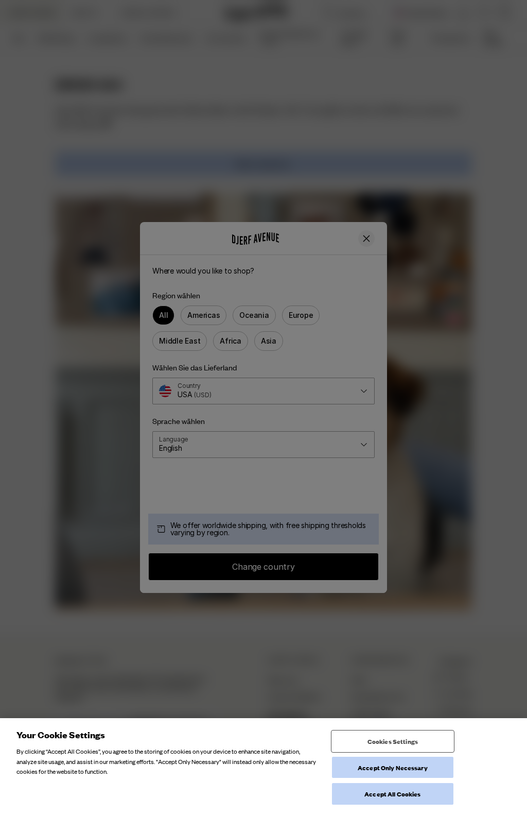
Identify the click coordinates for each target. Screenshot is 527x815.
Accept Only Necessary (393, 767)
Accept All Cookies (392, 794)
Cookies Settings (392, 741)
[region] (263, 766)
